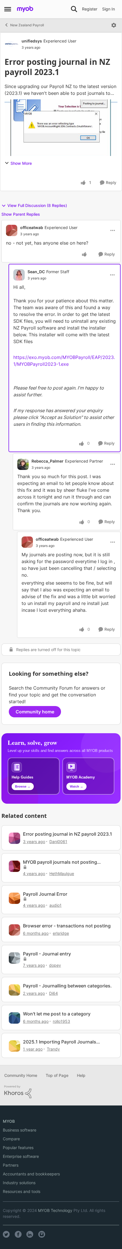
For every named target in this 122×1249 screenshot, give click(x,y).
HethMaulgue (61, 873)
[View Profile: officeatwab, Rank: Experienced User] (11, 230)
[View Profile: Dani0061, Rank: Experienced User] (14, 838)
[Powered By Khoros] (61, 1091)
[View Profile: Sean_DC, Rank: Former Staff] (19, 275)
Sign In (108, 9)
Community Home (20, 1075)
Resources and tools (21, 1191)
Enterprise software (21, 1156)
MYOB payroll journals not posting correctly (60, 862)
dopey (55, 965)
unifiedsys (32, 41)
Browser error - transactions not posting (67, 926)
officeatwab (31, 227)
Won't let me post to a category (57, 1014)
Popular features (18, 1147)
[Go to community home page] (25, 9)
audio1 (55, 905)
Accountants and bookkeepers (31, 1173)
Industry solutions (19, 1182)
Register (89, 9)
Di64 (53, 993)
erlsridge (61, 933)
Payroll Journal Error (45, 894)
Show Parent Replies (20, 214)
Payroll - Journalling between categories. (67, 986)
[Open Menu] (114, 25)
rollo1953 (61, 1021)
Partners (10, 1165)
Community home (35, 712)
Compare (11, 1138)
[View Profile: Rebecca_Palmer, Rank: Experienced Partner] (23, 464)
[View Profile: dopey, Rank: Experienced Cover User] (14, 958)
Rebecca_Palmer (47, 461)
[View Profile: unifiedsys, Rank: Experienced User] (12, 44)
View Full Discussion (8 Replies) (37, 205)
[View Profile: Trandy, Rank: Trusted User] (14, 1046)
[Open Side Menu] (7, 9)
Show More (21, 163)
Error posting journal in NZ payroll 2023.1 (67, 834)
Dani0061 (58, 841)
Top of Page (57, 1075)
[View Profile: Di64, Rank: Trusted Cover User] (14, 990)
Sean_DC (36, 271)
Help (81, 1075)
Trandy (53, 1049)
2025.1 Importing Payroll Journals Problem (59, 1042)
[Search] (74, 9)
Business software (19, 1130)
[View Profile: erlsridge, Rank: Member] (14, 930)
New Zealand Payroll (27, 25)
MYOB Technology (55, 1210)
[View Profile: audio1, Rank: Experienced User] (14, 898)
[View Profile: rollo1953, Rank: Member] (14, 1018)
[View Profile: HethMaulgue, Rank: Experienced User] (14, 866)
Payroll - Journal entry (47, 954)
